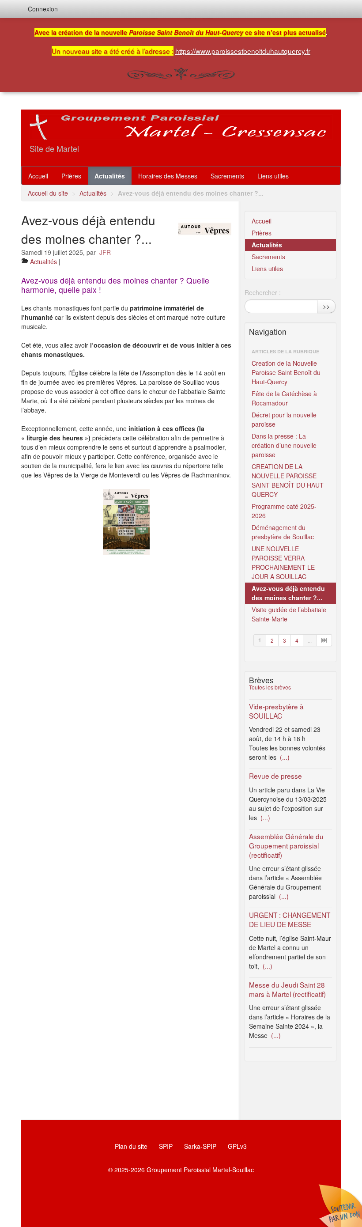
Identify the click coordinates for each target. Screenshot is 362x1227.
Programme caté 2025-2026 (284, 511)
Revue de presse (275, 775)
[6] (324, 640)
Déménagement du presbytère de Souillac (283, 532)
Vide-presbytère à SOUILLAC (276, 710)
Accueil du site (48, 193)
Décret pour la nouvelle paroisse (284, 419)
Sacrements (227, 175)
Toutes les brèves (270, 687)
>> (326, 306)
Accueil (38, 175)
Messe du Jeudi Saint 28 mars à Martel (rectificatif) (287, 989)
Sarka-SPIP (200, 1146)
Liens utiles (273, 175)
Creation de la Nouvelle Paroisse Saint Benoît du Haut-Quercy (286, 372)
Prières (71, 175)
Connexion (43, 8)
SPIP (166, 1146)
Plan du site (131, 1146)
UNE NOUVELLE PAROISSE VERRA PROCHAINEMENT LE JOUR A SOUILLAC (283, 562)
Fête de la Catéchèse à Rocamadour (284, 398)
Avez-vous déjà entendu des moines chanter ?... (288, 593)
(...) (284, 757)
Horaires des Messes (167, 175)
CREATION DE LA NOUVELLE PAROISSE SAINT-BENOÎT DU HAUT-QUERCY (288, 480)
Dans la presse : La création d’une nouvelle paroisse (284, 445)
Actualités (109, 175)
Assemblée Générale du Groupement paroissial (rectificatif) (286, 845)
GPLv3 (237, 1146)
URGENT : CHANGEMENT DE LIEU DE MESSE (289, 919)
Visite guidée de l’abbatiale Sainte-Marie (289, 614)
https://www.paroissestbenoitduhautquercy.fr (242, 51)
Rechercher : (263, 292)
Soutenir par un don (340, 1205)
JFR (105, 252)
